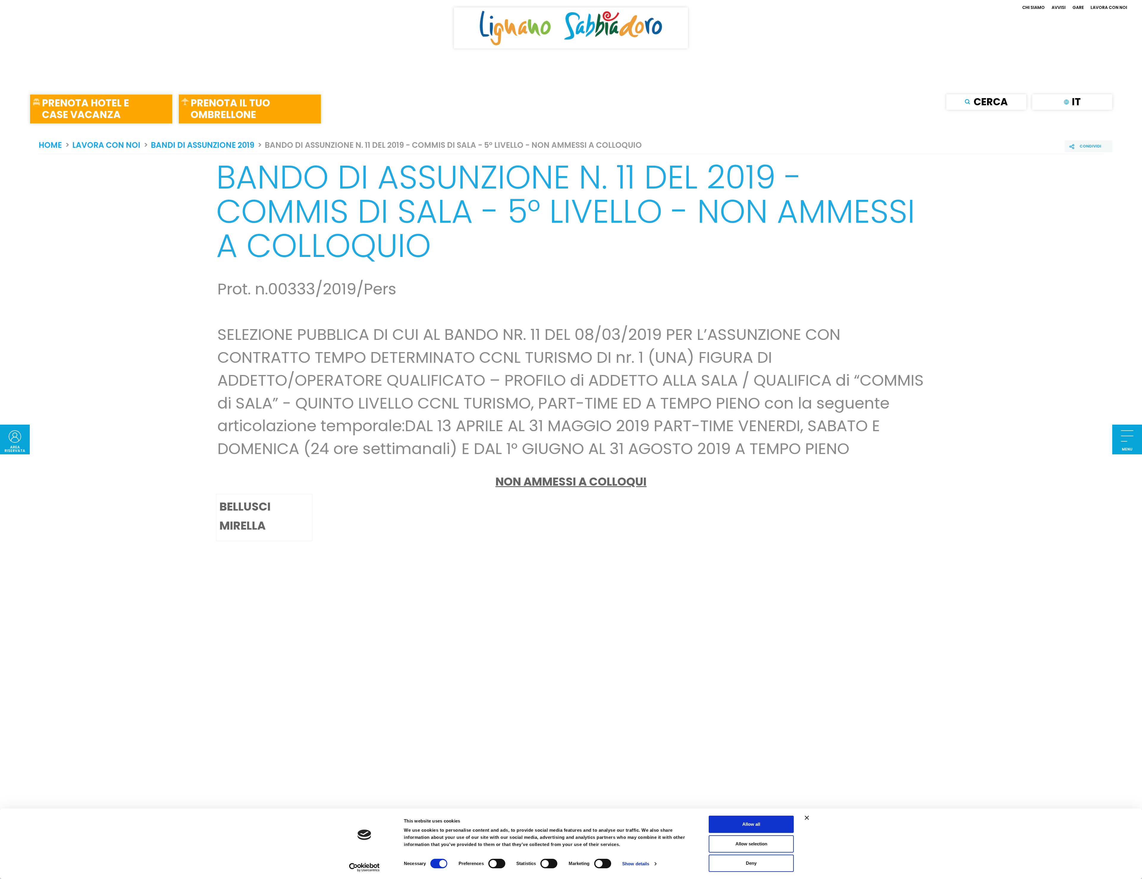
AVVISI (1059, 7)
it (1076, 102)
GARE (1078, 7)
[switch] (496, 863)
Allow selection (751, 843)
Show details (635, 863)
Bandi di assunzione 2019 (202, 145)
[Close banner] (807, 818)
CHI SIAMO (1033, 7)
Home (50, 145)
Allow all (751, 824)
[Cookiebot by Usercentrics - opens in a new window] (364, 867)
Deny (751, 863)
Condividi (1090, 146)
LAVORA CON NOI (1109, 7)
